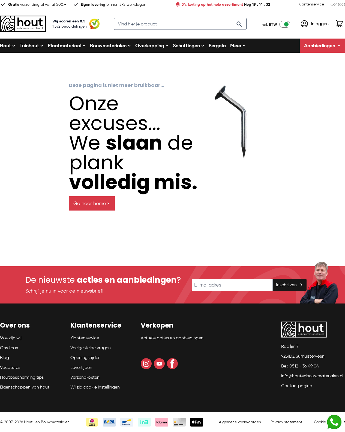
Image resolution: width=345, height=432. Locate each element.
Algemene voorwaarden (240, 422)
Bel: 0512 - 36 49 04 (300, 366)
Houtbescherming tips (22, 377)
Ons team (10, 347)
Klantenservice (311, 4)
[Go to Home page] (23, 24)
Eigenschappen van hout (24, 387)
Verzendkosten (85, 377)
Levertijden (81, 367)
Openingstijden (85, 357)
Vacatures (10, 367)
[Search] (239, 24)
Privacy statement (286, 422)
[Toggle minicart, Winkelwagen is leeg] (339, 23)
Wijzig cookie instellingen (95, 387)
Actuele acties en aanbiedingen (172, 337)
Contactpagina (296, 385)
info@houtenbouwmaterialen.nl (312, 375)
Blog (4, 357)
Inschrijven (286, 284)
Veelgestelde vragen (90, 347)
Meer (235, 45)
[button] (32, 327)
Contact (338, 4)
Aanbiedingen (319, 45)
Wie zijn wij (11, 337)
